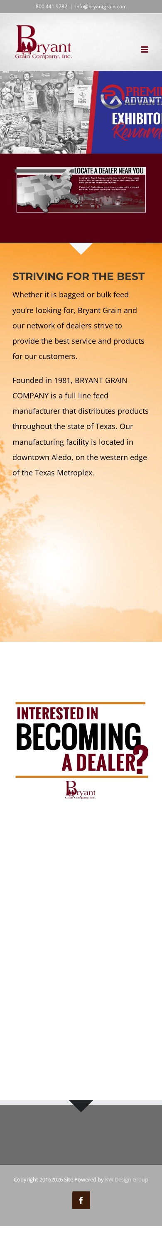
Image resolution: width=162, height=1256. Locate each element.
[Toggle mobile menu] (145, 49)
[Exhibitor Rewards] (81, 112)
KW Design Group (126, 1179)
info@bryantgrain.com (101, 6)
